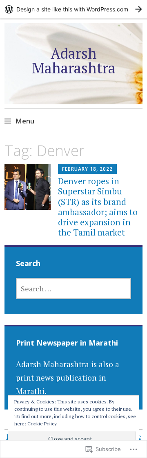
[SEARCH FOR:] (73, 288)
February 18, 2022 (87, 168)
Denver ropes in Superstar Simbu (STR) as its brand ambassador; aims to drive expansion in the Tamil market (98, 206)
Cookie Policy (42, 424)
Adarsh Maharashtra (74, 60)
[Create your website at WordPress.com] (73, 9)
